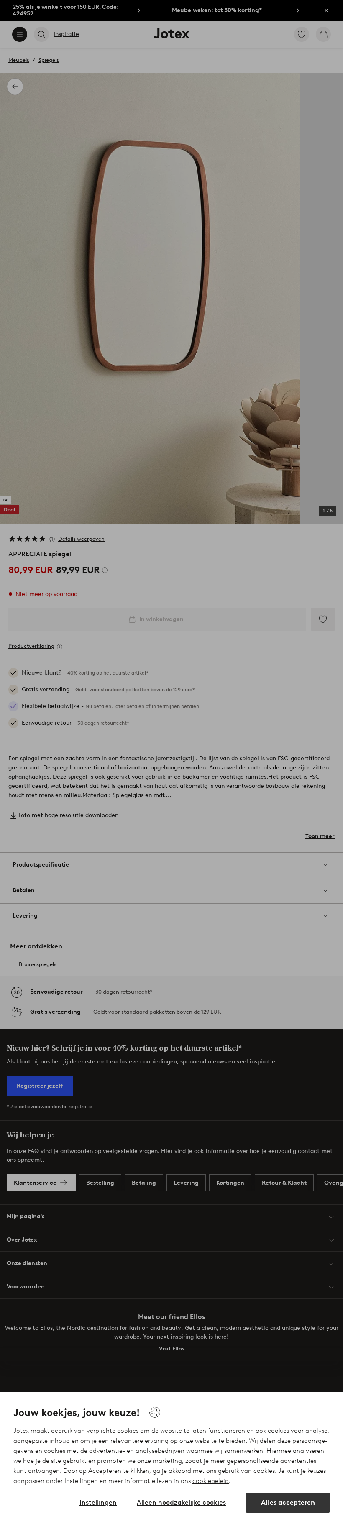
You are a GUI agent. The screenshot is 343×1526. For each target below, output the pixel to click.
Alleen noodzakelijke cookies (181, 1502)
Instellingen (98, 1502)
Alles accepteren (288, 1502)
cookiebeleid (210, 1481)
